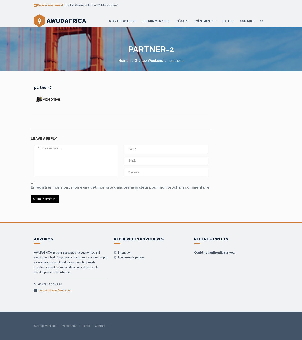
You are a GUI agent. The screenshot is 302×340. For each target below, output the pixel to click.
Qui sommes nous (156, 21)
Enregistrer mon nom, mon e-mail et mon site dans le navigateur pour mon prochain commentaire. (120, 187)
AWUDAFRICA (65, 20)
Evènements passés (131, 257)
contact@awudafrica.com (55, 290)
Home (123, 60)
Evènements (204, 21)
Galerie (228, 21)
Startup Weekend (122, 21)
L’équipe (182, 21)
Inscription (124, 252)
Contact (247, 21)
